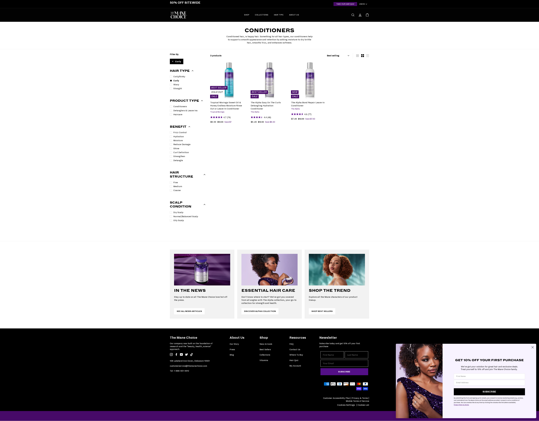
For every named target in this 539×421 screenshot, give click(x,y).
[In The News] (202, 269)
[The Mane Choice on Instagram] (171, 354)
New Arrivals (266, 344)
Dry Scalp (178, 212)
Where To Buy (296, 355)
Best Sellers (265, 349)
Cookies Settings (346, 405)
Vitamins (264, 360)
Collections (261, 15)
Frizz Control (180, 132)
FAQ (291, 344)
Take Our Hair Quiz (345, 4)
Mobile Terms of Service (357, 401)
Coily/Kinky (179, 76)
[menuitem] (246, 14)
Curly (178, 61)
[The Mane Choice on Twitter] (186, 354)
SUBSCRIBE (344, 372)
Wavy (176, 84)
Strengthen (179, 156)
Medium (177, 186)
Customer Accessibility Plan (336, 398)
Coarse (177, 190)
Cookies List (363, 405)
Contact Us (294, 349)
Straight (177, 88)
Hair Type (279, 15)
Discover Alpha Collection (260, 311)
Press (232, 349)
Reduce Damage (181, 144)
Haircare (177, 114)
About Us (294, 15)
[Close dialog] (532, 347)
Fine (175, 182)
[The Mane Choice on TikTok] (191, 354)
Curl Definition (181, 152)
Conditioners (180, 106)
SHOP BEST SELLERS (322, 311)
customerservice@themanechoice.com (188, 366)
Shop (246, 15)
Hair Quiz (293, 360)
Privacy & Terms (360, 398)
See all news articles (189, 311)
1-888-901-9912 (181, 371)
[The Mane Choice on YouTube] (181, 354)
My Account (295, 366)
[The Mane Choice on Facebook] (176, 354)
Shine (176, 148)
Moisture (178, 140)
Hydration (178, 136)
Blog (232, 355)
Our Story (234, 344)
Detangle (178, 160)
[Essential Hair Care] (269, 269)
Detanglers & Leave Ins (185, 110)
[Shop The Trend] (337, 269)
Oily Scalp (178, 220)
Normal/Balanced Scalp (185, 216)
